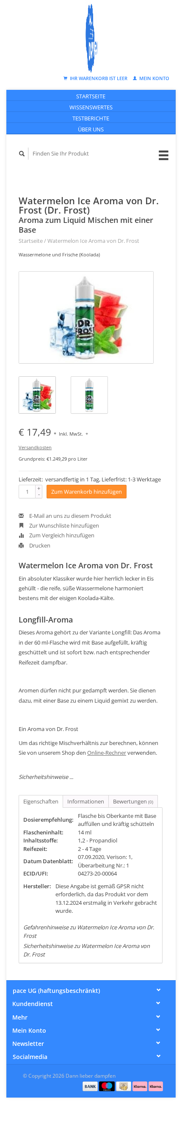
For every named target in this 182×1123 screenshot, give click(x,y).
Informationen (85, 801)
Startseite (90, 96)
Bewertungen (133, 801)
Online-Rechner (106, 752)
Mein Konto (153, 78)
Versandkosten (35, 447)
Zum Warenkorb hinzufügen (86, 491)
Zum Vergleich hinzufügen (61, 535)
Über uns (91, 129)
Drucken (39, 545)
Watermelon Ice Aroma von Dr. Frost (93, 241)
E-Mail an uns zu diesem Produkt (69, 516)
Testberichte (90, 118)
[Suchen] (22, 153)
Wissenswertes (91, 107)
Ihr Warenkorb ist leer (99, 78)
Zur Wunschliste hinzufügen (63, 525)
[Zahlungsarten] (91, 1086)
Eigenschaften (40, 801)
